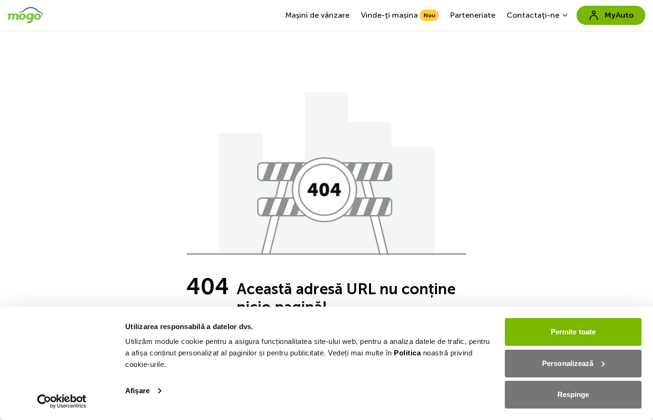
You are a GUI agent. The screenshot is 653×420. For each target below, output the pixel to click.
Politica (407, 353)
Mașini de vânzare (317, 15)
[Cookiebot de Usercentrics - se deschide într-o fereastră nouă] (62, 401)
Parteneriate (472, 15)
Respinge (573, 394)
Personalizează (567, 363)
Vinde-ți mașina (398, 15)
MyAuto (619, 15)
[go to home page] (25, 15)
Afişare (137, 391)
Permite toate (573, 332)
